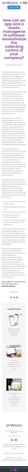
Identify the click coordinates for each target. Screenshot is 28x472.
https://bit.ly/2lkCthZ (8, 286)
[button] (20, 2)
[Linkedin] (12, 440)
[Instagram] (16, 440)
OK (15, 470)
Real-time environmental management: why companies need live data (14, 364)
